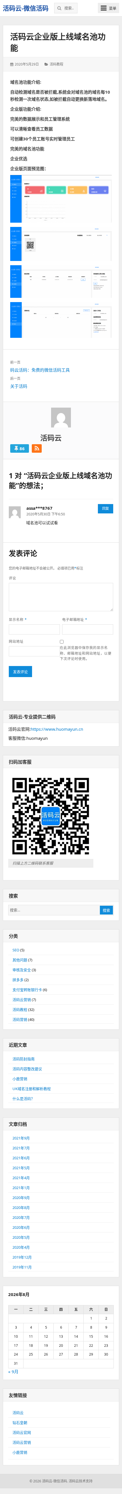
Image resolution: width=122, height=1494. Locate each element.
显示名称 (18, 619)
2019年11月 (22, 1267)
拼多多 (18, 979)
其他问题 (19, 959)
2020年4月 (21, 1247)
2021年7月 (21, 1147)
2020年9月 (21, 1197)
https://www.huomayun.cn (57, 729)
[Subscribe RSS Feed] (37, 448)
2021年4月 (21, 1177)
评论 (12, 578)
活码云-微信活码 (26, 8)
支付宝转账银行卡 (27, 989)
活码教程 (56, 64)
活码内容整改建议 (27, 1068)
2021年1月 (21, 1187)
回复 (105, 508)
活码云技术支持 (80, 1481)
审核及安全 (21, 969)
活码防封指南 (23, 1058)
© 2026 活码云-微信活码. (49, 1481)
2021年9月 (21, 1138)
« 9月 (13, 1371)
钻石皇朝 (19, 1422)
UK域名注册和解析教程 (31, 1088)
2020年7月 (21, 1217)
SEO (15, 950)
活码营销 (19, 1019)
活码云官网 (21, 1432)
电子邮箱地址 (75, 619)
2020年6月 (21, 1227)
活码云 (18, 1412)
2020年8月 (21, 1207)
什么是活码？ (23, 1098)
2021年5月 (21, 1167)
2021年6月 (21, 1157)
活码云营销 (21, 999)
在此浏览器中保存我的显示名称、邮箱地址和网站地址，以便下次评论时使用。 (85, 653)
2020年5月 (21, 1237)
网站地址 (16, 641)
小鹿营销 (19, 1078)
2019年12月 (22, 1257)
